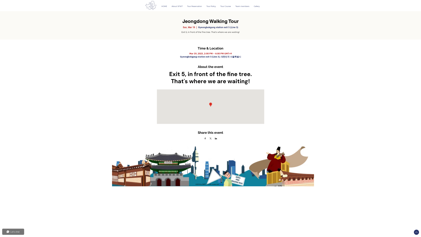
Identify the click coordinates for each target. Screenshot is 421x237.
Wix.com (221, 184)
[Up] (416, 232)
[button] (194, 5)
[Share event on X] (211, 138)
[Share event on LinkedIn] (216, 138)
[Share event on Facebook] (205, 138)
